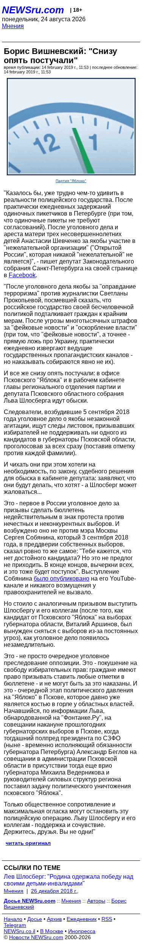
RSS (106, 919)
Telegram (15, 925)
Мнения (13, 26)
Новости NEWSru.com (36, 937)
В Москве (51, 931)
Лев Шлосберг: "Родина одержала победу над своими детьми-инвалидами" (68, 880)
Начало (13, 919)
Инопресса (81, 931)
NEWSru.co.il (19, 931)
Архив (54, 919)
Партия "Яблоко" (71, 181)
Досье (34, 919)
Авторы (96, 901)
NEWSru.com (33, 10)
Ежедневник (82, 919)
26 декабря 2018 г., (54, 891)
